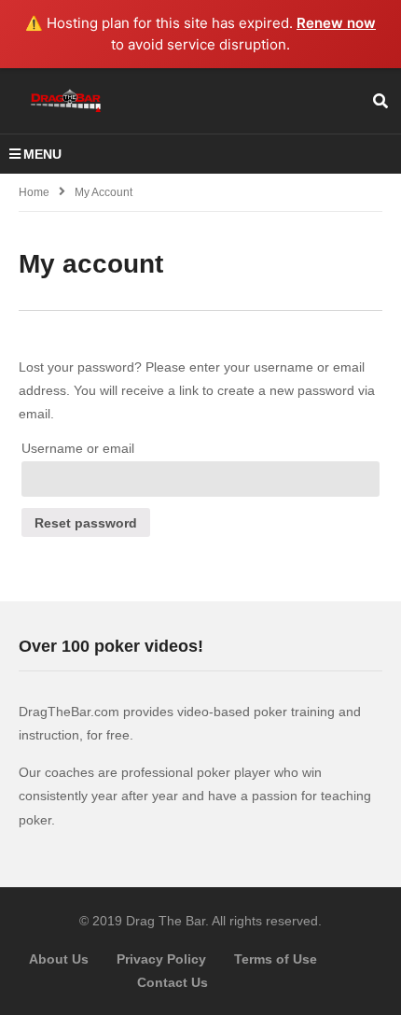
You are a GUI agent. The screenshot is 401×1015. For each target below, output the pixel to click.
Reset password (86, 522)
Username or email (77, 448)
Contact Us (172, 982)
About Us (59, 959)
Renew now (336, 23)
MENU (42, 154)
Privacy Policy (161, 959)
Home (34, 192)
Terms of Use (275, 959)
